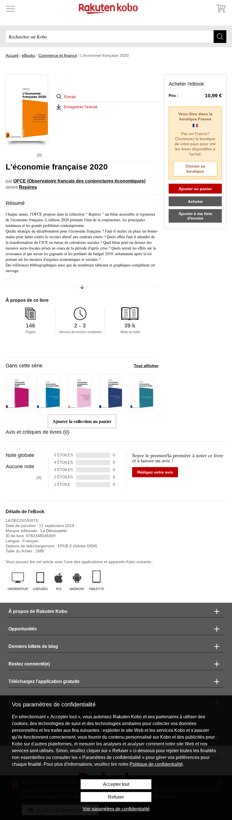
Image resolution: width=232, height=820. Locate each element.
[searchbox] (116, 36)
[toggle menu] (10, 8)
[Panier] (221, 8)
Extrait (70, 96)
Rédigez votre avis (155, 472)
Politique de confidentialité (156, 764)
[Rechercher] (220, 36)
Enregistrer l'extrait (80, 107)
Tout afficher (146, 365)
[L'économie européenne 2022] (79, 407)
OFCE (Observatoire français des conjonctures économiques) (79, 181)
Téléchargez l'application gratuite (44, 681)
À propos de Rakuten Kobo (37, 611)
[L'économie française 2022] (141, 407)
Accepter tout (116, 784)
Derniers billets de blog (33, 646)
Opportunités (22, 628)
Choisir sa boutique (195, 168)
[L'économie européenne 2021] (110, 407)
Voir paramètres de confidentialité (116, 808)
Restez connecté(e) (29, 663)
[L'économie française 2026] (48, 407)
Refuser (116, 797)
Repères (28, 187)
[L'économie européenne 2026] (17, 407)
